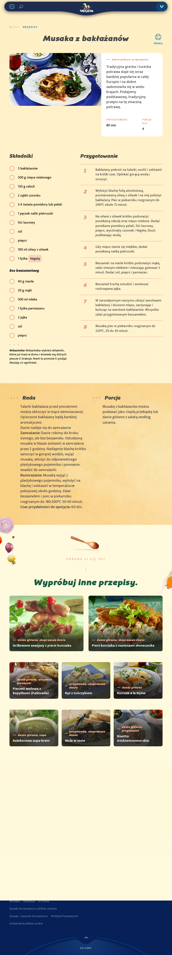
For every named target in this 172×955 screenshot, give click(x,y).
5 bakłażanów (28, 168)
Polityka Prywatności (64, 916)
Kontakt (14, 901)
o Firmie (43, 901)
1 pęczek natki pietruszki (35, 213)
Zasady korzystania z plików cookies (33, 909)
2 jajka (22, 317)
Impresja (29, 901)
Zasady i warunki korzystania (28, 916)
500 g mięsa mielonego (34, 177)
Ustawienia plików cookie (26, 923)
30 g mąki (25, 290)
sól (20, 231)
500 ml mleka (27, 299)
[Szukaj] (21, 6)
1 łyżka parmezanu (31, 308)
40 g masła (26, 281)
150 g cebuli (26, 186)
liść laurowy (26, 222)
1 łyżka (29, 258)
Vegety (35, 258)
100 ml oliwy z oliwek (33, 249)
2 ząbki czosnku (29, 195)
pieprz (22, 240)
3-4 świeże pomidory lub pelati (40, 204)
